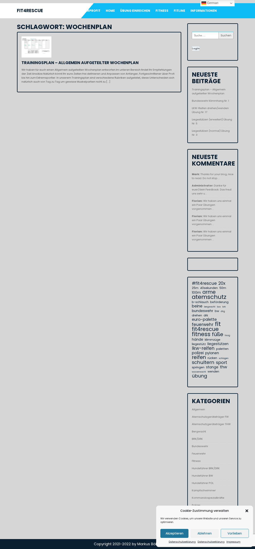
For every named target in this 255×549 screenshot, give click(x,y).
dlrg (223, 311)
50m (222, 288)
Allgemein (198, 409)
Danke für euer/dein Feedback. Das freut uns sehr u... (211, 189)
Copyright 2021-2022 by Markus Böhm (127, 543)
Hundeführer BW (202, 476)
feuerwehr (202, 325)
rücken (212, 358)
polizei (198, 353)
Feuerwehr (199, 453)
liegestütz (199, 344)
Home (110, 11)
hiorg (227, 335)
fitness (201, 334)
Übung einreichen (135, 11)
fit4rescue (205, 329)
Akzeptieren (174, 533)
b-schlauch (200, 302)
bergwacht (209, 306)
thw (223, 367)
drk (206, 315)
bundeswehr (202, 311)
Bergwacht (199, 431)
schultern (203, 362)
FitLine (179, 11)
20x (221, 283)
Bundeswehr (200, 446)
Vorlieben (235, 533)
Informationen (203, 11)
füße (217, 334)
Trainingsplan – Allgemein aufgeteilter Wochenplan (80, 62)
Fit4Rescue (30, 11)
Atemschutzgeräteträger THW (211, 424)
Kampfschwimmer (204, 490)
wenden (213, 371)
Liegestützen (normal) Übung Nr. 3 (211, 133)
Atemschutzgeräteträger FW (210, 417)
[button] (247, 511)
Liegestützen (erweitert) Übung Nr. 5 (212, 121)
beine (197, 306)
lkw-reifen (203, 348)
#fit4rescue (204, 283)
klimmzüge (212, 340)
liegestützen (218, 344)
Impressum (233, 541)
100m (196, 292)
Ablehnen (204, 533)
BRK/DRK (197, 439)
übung (199, 376)
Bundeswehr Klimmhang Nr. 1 (210, 101)
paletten (222, 349)
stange (212, 367)
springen (198, 367)
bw (217, 311)
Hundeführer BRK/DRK (206, 468)
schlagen (224, 358)
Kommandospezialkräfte (208, 498)
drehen (197, 315)
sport (221, 363)
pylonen (212, 353)
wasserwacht (199, 371)
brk (224, 306)
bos (219, 306)
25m (195, 288)
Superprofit (89, 11)
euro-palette (204, 320)
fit (218, 324)
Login (196, 48)
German (212, 3)
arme (209, 292)
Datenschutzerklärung (182, 541)
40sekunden (209, 288)
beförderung (219, 302)
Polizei (196, 505)
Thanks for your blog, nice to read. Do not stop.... (212, 176)
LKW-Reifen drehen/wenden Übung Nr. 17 (210, 110)
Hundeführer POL (203, 483)
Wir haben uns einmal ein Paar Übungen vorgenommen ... (211, 205)
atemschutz (209, 297)
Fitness (162, 11)
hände (197, 339)
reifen (199, 357)
